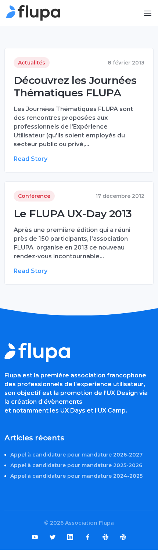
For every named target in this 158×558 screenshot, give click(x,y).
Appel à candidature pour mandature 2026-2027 (76, 454)
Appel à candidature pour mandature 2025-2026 (76, 465)
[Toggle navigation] (147, 13)
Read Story (30, 158)
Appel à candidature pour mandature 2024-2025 (76, 476)
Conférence (34, 196)
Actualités (31, 62)
